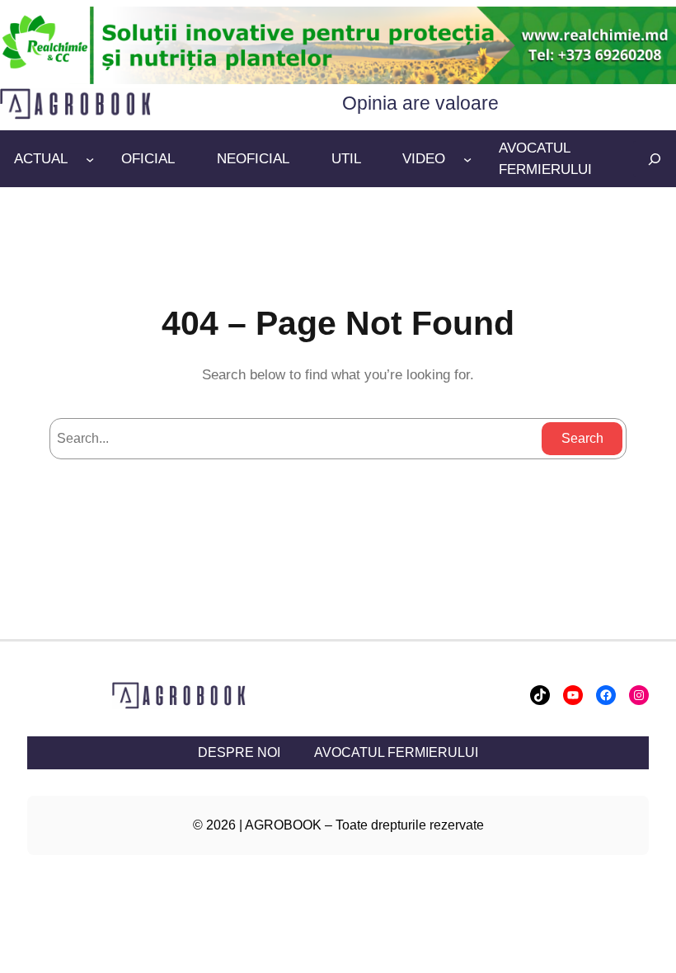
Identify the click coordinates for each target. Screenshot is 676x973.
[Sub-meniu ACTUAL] (90, 159)
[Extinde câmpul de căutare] (654, 158)
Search (582, 438)
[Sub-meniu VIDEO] (467, 159)
